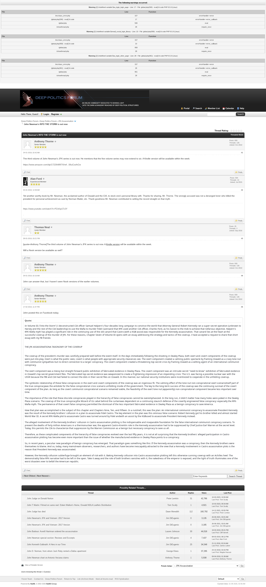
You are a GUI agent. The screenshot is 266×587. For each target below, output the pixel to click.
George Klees (172, 551)
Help (242, 108)
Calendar (230, 108)
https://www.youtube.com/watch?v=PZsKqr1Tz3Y (45, 209)
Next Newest (42, 476)
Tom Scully (224, 500)
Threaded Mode (237, 135)
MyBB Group (51, 584)
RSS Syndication (122, 579)
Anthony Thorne (44, 141)
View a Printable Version (34, 565)
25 (191, 544)
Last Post (215, 500)
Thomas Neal (42, 227)
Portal (186, 108)
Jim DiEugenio (172, 518)
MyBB (32, 584)
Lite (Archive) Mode (85, 579)
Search (198, 108)
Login (46, 114)
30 (191, 531)
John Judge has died (36, 511)
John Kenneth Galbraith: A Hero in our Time (46, 544)
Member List (214, 108)
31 (191, 498)
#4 (242, 276)
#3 (242, 238)
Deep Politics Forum (29, 121)
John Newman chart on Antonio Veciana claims (48, 558)
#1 (242, 153)
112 (191, 511)
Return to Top (69, 579)
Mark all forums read (104, 579)
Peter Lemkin (172, 498)
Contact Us (38, 579)
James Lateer (225, 546)
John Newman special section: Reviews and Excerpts (51, 538)
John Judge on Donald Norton (40, 498)
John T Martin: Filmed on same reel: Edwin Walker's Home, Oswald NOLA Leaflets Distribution (69, 505)
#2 (242, 190)
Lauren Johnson (172, 531)
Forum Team (27, 579)
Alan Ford (36, 179)
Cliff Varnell (224, 532)
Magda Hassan (225, 552)
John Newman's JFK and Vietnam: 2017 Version (48, 518)
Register (55, 114)
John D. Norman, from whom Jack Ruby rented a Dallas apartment (56, 551)
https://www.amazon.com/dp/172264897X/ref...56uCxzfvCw (52, 164)
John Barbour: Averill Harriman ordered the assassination (52, 531)
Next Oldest (29, 476)
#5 (242, 307)
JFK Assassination (65, 121)
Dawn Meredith (172, 511)
